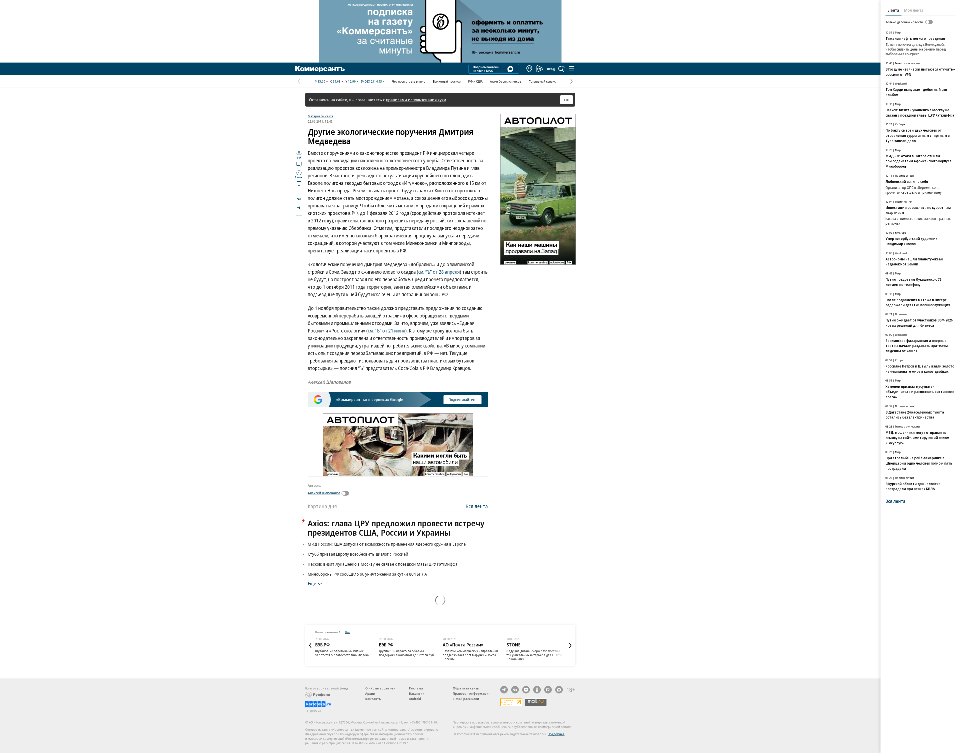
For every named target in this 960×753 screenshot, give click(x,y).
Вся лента (477, 506)
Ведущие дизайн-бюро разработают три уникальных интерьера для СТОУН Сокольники (534, 655)
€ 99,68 (335, 81)
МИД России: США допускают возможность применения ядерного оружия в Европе (387, 544)
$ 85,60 (320, 81)
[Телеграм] (504, 689)
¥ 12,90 (351, 81)
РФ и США (475, 81)
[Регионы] (529, 69)
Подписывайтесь (462, 399)
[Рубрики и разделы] (571, 69)
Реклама (416, 688)
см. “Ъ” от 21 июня (386, 330)
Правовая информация (471, 693)
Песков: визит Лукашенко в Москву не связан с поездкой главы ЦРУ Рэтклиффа (383, 564)
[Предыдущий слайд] (310, 645)
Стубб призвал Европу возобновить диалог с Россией (358, 554)
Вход (551, 69)
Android (415, 698)
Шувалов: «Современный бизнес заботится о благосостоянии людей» (342, 653)
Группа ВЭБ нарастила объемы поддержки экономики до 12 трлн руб (406, 653)
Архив (370, 693)
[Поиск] (561, 69)
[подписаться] (347, 493)
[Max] (559, 689)
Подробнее (556, 734)
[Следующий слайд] (570, 645)
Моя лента (913, 10)
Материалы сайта (320, 116)
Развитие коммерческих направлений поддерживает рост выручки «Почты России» (470, 655)
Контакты (373, 698)
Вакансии (416, 693)
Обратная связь (466, 688)
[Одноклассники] (537, 689)
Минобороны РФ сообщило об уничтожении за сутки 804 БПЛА (367, 574)
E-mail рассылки (466, 698)
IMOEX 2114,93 (371, 81)
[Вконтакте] (515, 689)
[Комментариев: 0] (299, 164)
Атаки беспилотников (505, 81)
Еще (312, 583)
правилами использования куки (416, 100)
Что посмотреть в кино (409, 81)
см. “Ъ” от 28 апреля (439, 272)
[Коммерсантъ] (320, 68)
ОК (566, 99)
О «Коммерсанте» (380, 688)
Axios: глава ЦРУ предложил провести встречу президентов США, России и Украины (396, 528)
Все (347, 632)
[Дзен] (526, 689)
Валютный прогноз (447, 81)
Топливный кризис (542, 81)
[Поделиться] (299, 199)
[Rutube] (548, 689)
